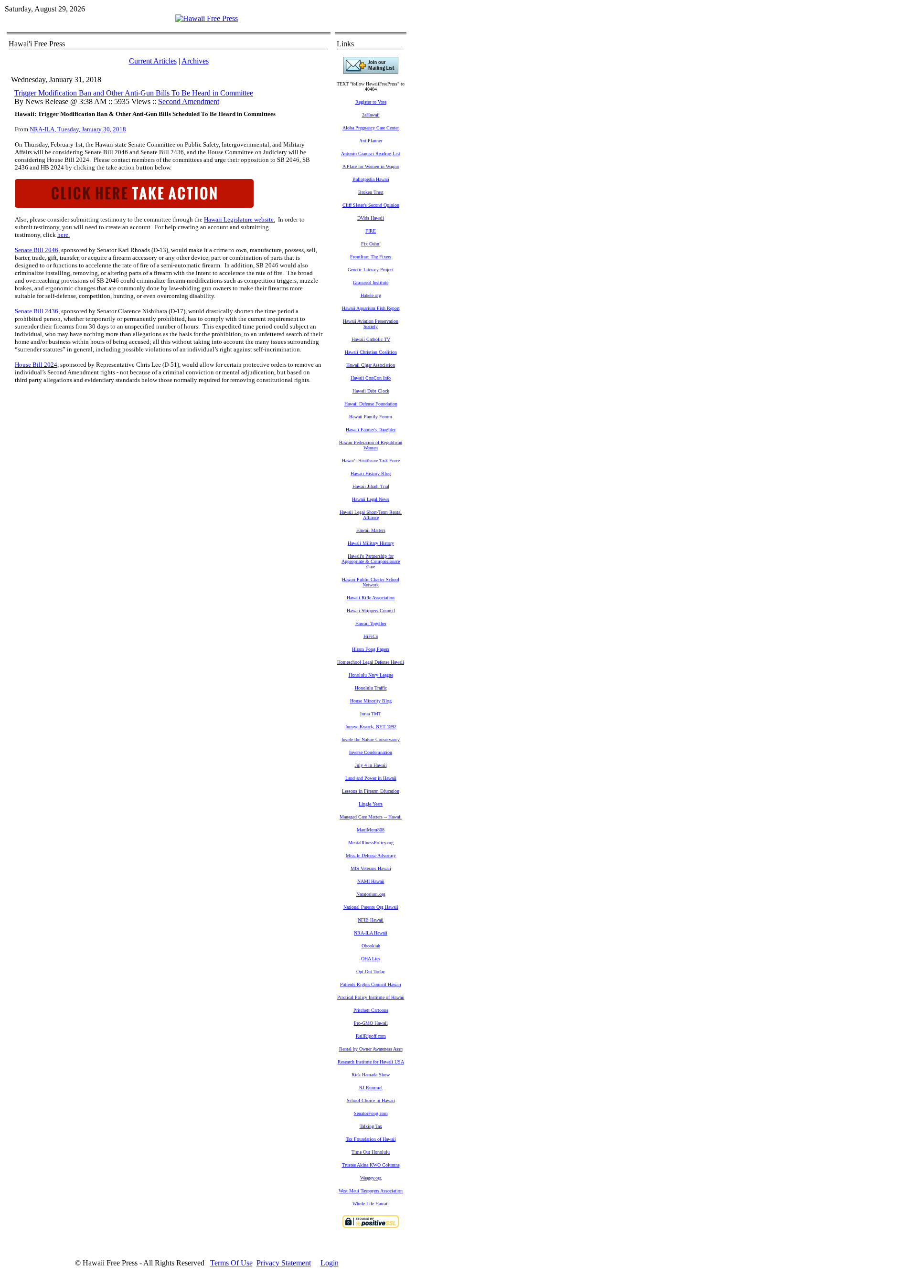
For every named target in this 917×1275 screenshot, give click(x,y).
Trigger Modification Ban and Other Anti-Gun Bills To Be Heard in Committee (133, 93)
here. (63, 234)
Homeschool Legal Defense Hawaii (370, 662)
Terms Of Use (231, 1263)
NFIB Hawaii (371, 920)
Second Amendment (188, 101)
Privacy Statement (283, 1263)
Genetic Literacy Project (371, 269)
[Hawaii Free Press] (206, 18)
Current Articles (153, 61)
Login (329, 1263)
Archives (195, 61)
